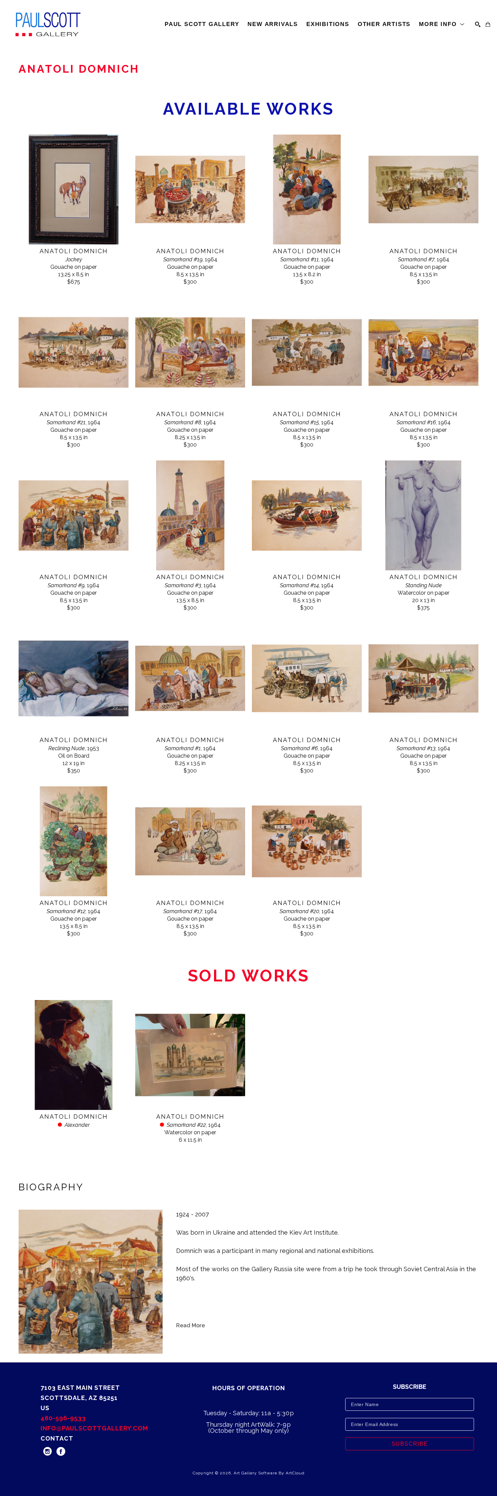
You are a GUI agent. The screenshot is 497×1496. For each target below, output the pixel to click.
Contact (57, 1438)
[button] (442, 24)
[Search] (477, 24)
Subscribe (410, 1444)
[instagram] (47, 1451)
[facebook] (60, 1451)
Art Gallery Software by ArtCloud (269, 1473)
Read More (190, 1325)
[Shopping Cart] (488, 24)
